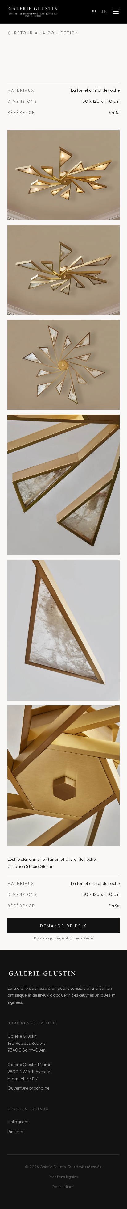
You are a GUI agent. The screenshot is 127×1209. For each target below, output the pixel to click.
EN (104, 12)
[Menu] (116, 11)
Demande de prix (63, 925)
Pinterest (16, 1131)
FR (94, 12)
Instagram (18, 1121)
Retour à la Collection (46, 33)
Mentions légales (63, 1176)
